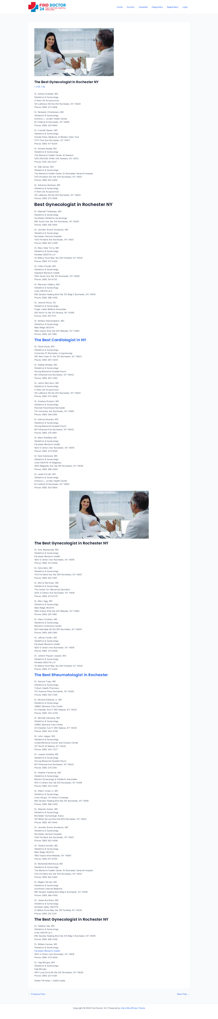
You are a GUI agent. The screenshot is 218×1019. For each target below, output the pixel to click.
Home (120, 7)
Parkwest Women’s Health (47, 951)
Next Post (183, 994)
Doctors (130, 7)
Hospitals (143, 7)
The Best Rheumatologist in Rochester (71, 675)
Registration (172, 7)
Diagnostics (157, 7)
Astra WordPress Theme (133, 1008)
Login (185, 7)
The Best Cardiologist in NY (60, 340)
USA (38, 86)
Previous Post (37, 994)
